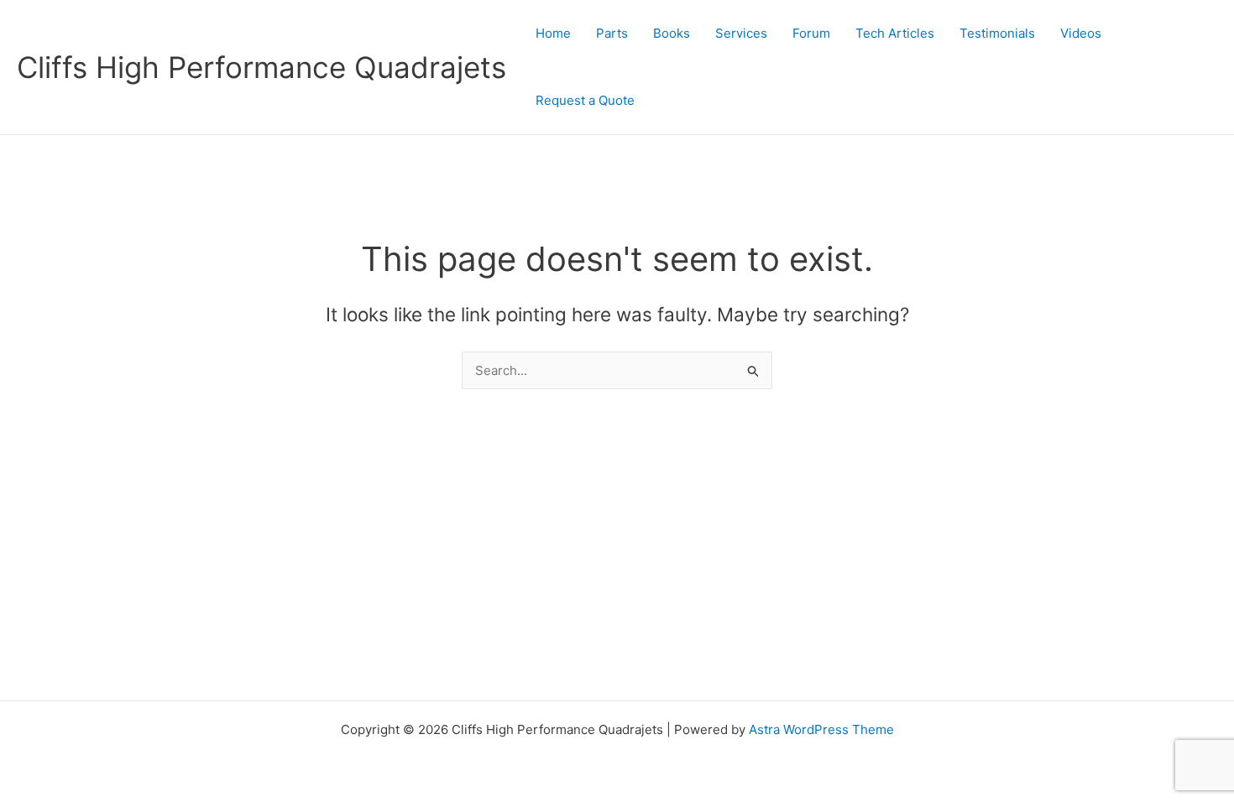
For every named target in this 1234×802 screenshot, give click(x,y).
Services (741, 33)
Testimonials (997, 33)
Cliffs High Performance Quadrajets (261, 67)
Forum (811, 33)
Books (671, 33)
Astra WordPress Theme (821, 729)
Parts (612, 33)
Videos (1080, 33)
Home (553, 33)
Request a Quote (585, 100)
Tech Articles (894, 33)
